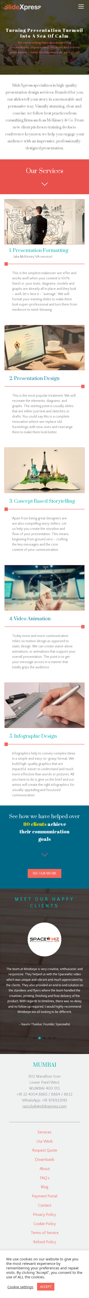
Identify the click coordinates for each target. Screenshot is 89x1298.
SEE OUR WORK (44, 873)
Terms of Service (45, 1233)
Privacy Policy (44, 1214)
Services (44, 1132)
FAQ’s (44, 1178)
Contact (44, 1205)
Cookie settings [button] (20, 1287)
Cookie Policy (44, 1224)
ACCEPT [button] (45, 1286)
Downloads (44, 1159)
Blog (44, 1187)
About (45, 1169)
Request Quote (44, 1150)
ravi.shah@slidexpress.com (44, 1106)
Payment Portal (44, 1196)
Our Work (45, 1141)
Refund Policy (44, 1242)
